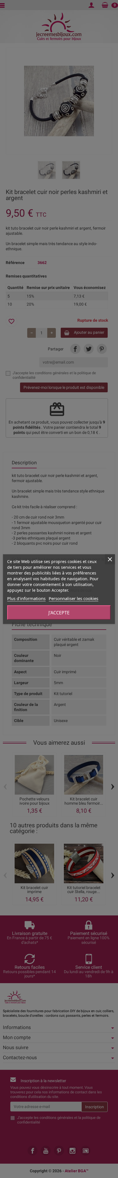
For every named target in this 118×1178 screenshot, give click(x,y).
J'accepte (59, 612)
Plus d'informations (26, 598)
